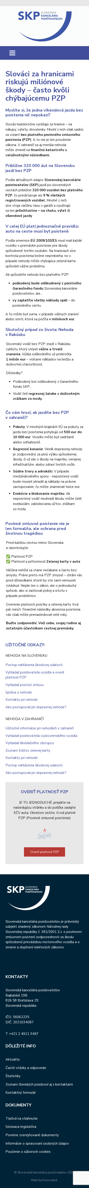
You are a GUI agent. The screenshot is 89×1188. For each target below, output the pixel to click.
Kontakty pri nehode (21, 699)
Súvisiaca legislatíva (20, 1126)
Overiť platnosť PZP (44, 852)
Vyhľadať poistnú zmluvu (24, 685)
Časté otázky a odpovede (25, 1068)
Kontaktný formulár (20, 1092)
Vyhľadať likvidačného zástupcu (29, 743)
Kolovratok (50, 1180)
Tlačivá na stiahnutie (21, 1118)
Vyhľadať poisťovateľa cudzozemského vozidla (41, 735)
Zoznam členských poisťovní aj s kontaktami (39, 1084)
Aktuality (12, 1059)
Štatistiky (13, 1076)
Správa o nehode (18, 692)
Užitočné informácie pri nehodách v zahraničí (39, 728)
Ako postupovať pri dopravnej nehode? (35, 707)
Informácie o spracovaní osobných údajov (37, 1143)
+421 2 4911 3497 (23, 1033)
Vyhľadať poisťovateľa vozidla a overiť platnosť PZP (34, 675)
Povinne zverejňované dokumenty (32, 1135)
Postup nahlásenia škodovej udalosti (34, 665)
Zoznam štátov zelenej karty (27, 750)
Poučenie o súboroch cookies (28, 1151)
